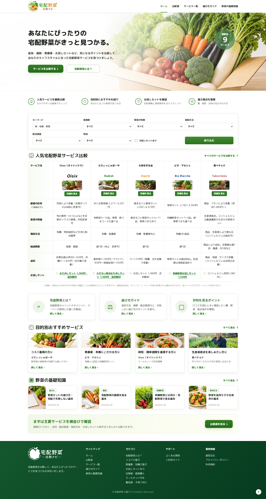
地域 (85, 134)
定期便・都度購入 (135, 473)
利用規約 (210, 464)
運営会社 (210, 455)
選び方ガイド (210, 6)
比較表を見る (219, 424)
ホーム (163, 6)
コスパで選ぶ (133, 459)
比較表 (175, 6)
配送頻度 (37, 134)
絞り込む (209, 140)
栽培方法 (189, 119)
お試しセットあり (148, 140)
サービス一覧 (191, 6)
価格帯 (86, 119)
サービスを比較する (45, 68)
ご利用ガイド (173, 459)
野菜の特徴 (139, 119)
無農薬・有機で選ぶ (136, 464)
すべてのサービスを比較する (221, 155)
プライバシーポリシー (217, 459)
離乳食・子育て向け (136, 482)
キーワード (38, 119)
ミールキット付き (135, 477)
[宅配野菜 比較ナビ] (42, 6)
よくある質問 (173, 455)
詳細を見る (72, 193)
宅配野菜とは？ (83, 69)
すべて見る (230, 327)
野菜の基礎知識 (229, 6)
